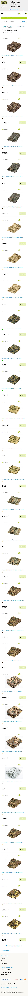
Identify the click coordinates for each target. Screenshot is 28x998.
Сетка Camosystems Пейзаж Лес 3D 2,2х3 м (11, 388)
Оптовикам (4, 958)
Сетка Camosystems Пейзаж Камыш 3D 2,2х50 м (12, 237)
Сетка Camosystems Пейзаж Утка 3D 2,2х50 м (12, 691)
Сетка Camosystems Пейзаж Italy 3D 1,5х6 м (11, 933)
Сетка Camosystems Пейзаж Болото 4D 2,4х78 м (12, 116)
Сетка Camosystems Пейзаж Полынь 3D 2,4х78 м (13, 509)
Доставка (4, 963)
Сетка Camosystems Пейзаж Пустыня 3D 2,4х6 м (12, 630)
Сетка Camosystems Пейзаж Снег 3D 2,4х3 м (12, 782)
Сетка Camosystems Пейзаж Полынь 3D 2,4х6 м (12, 539)
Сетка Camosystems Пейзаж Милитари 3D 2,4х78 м (13, 418)
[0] (18, 13)
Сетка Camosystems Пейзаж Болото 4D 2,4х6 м (12, 55)
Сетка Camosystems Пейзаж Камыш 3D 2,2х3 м (12, 297)
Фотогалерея (5, 974)
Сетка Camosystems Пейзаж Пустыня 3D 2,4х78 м (13, 600)
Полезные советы (6, 972)
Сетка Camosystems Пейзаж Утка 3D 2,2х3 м (12, 751)
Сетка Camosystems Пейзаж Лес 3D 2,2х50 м (12, 328)
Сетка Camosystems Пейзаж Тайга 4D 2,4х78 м (12, 146)
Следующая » (6, 950)
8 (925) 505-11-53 (15, 3)
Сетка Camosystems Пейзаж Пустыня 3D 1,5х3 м (12, 872)
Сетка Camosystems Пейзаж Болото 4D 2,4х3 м (12, 85)
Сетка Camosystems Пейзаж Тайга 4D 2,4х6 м (12, 176)
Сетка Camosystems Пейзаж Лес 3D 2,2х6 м (11, 358)
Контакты (4, 960)
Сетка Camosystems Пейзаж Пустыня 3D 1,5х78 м (13, 812)
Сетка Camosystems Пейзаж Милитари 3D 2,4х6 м (13, 449)
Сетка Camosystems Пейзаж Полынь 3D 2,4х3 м (12, 570)
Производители (5, 969)
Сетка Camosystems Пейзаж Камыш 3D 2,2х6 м (12, 267)
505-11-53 (8, 984)
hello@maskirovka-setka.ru (9, 987)
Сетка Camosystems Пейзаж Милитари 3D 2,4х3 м (13, 479)
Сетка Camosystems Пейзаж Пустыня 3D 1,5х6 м (12, 842)
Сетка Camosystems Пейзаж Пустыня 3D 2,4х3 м (13, 660)
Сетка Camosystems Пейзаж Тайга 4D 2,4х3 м (12, 207)
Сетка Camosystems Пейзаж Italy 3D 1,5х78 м (12, 903)
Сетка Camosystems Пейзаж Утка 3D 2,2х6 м (12, 721)
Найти (23, 21)
